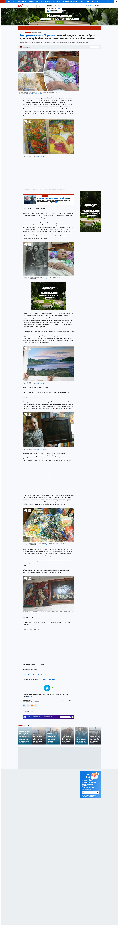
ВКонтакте (26, 674)
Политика (31, 1)
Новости (27, 28)
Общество (39, 1)
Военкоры (40, 28)
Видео (14, 1)
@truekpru (30, 696)
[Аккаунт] (116, 1)
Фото (9, 1)
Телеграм (45, 679)
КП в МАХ (86, 28)
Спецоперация (22, 1)
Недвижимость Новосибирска (74, 28)
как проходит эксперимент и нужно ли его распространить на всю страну (54, 200)
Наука (82, 1)
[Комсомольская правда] (26, 5)
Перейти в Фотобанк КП (37, 93)
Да (48, 10)
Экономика (46, 1)
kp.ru (71, 701)
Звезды (59, 1)
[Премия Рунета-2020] (39, 5)
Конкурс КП (91, 28)
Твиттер (43, 674)
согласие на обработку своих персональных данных (89, 796)
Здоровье (66, 1)
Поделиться (95, 47)
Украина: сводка (48, 28)
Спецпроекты (90, 1)
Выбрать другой (53, 10)
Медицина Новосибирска (60, 28)
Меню (2, 1)
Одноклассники (35, 674)
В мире (53, 1)
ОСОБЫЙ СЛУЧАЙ (28, 711)
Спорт (97, 1)
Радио (90, 5)
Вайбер (52, 679)
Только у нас (34, 28)
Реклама (97, 5)
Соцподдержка (74, 1)
